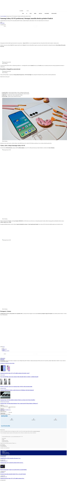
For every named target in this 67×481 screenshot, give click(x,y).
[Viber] (32, 26)
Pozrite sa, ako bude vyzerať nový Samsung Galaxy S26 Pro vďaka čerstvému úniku (16, 386)
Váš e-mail (10, 412)
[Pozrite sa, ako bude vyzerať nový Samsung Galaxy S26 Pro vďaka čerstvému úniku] (5, 384)
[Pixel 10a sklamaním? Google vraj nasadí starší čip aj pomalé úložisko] (2, 467)
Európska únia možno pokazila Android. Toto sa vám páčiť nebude (13, 474)
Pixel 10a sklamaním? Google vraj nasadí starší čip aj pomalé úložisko (13, 469)
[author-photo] (2, 358)
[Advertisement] (27, 35)
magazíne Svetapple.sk (36, 431)
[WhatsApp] (28, 26)
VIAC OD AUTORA (11, 363)
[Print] (25, 26)
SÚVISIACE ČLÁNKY (4, 363)
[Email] (22, 26)
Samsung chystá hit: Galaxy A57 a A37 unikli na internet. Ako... (12, 478)
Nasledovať (33, 418)
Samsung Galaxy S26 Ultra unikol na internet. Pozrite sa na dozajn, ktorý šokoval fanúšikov (17, 399)
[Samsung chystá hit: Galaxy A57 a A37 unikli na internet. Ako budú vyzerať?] (5, 371)
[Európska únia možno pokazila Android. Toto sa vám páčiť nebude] (2, 472)
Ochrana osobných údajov (5, 441)
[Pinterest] (15, 26)
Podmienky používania (5, 440)
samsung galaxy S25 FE (5, 350)
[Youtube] (33, 10)
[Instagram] (30, 10)
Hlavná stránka (4, 438)
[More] (35, 26)
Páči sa (12, 418)
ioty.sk (4, 346)
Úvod (1, 16)
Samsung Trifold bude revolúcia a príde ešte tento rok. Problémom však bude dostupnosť (17, 390)
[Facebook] (29, 10)
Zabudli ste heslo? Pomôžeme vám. (5, 409)
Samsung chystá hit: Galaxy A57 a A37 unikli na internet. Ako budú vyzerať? (15, 373)
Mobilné (5, 16)
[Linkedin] (18, 26)
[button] (65, 13)
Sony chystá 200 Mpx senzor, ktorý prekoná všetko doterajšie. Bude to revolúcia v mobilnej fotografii (19, 376)
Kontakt (3, 439)
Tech (3, 16)
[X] (31, 10)
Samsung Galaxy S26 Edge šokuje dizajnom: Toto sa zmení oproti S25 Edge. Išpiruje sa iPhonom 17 (19, 403)
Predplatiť (55, 418)
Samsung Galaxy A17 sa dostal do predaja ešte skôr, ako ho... (11, 462)
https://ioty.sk (2, 359)
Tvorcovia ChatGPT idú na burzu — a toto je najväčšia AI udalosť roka (11, 436)
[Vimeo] (32, 10)
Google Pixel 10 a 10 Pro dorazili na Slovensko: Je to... (10, 458)
